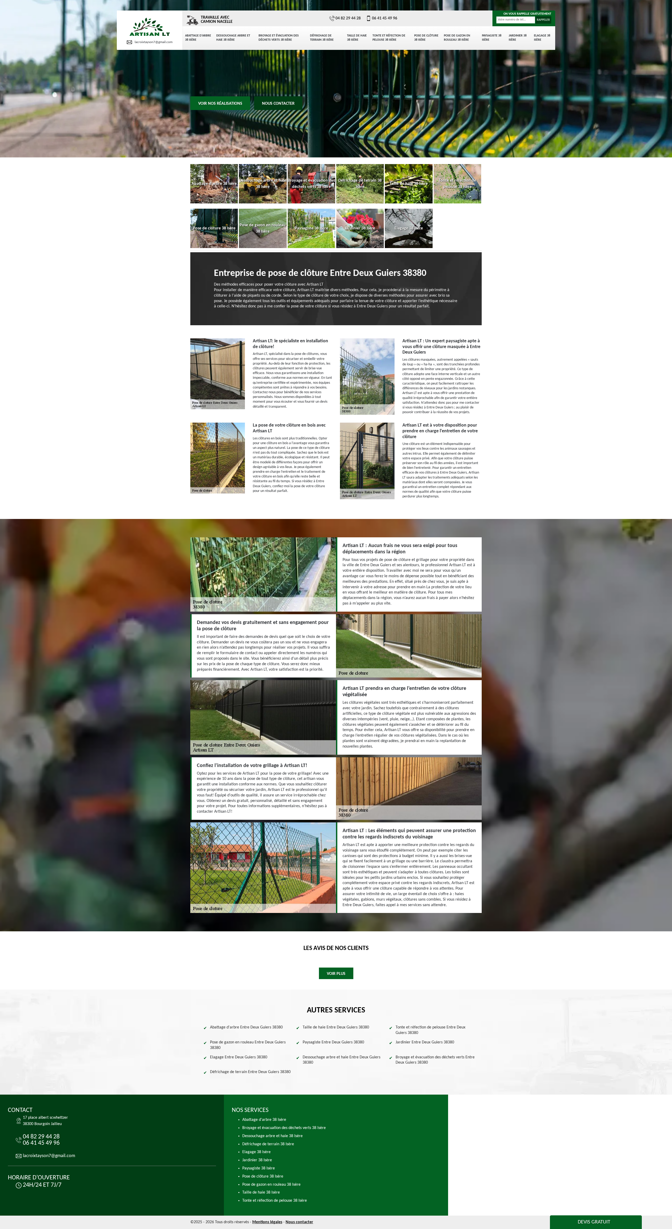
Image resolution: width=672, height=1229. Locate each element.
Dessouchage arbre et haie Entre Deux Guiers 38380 (341, 1060)
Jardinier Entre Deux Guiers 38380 (425, 1042)
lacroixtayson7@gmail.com (153, 42)
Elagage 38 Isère (542, 37)
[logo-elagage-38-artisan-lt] (149, 27)
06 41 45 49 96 (384, 18)
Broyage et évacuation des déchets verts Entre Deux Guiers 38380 (435, 1060)
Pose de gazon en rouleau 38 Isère (457, 37)
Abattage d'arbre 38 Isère (198, 37)
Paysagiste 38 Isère (491, 37)
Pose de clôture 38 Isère (426, 37)
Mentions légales (267, 1222)
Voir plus (336, 974)
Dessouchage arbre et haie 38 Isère (233, 37)
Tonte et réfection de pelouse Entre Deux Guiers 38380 (430, 1030)
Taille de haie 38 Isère (357, 37)
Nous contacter (278, 104)
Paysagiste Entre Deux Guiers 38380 (333, 1042)
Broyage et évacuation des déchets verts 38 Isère (279, 37)
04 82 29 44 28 (348, 18)
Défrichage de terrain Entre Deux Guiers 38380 (250, 1072)
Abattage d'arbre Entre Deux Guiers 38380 (246, 1027)
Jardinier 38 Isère (518, 37)
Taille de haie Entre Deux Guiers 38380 (336, 1027)
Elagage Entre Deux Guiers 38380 (238, 1057)
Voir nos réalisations (220, 104)
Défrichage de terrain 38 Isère (322, 37)
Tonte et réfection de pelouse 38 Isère (388, 37)
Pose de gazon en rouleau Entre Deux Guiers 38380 (248, 1045)
